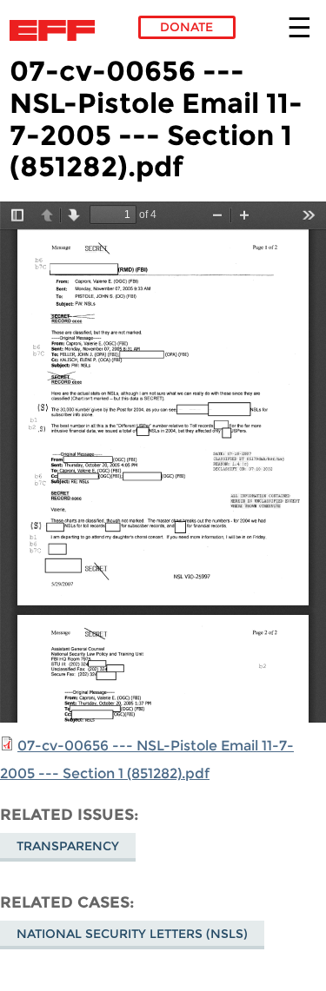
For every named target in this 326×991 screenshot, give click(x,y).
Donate (186, 27)
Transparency (68, 846)
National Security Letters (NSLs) (132, 933)
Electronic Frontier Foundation (57, 30)
